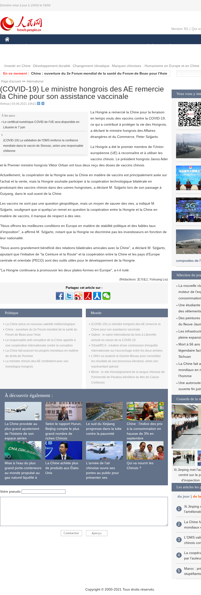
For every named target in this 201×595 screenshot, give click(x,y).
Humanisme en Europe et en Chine (172, 66)
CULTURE (123, 46)
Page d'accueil (11, 81)
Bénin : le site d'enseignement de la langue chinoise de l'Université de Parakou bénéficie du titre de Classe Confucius (128, 377)
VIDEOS (56, 56)
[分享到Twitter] (69, 296)
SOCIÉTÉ (145, 46)
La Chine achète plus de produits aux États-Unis (62, 468)
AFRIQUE (79, 46)
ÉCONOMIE (35, 46)
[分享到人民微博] (88, 296)
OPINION (15, 56)
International (35, 81)
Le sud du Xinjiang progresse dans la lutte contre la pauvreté (104, 428)
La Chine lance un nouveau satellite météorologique (40, 324)
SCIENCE (100, 46)
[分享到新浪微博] (78, 296)
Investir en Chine (17, 66)
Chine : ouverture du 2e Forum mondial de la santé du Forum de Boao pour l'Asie (99, 73)
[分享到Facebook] (60, 296)
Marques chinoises (126, 66)
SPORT (187, 46)
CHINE (13, 46)
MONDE (57, 46)
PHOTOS (36, 56)
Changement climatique (91, 66)
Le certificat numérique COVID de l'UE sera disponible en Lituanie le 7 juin (41, 124)
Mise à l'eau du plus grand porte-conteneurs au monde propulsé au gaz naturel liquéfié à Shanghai (23, 472)
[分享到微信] (106, 296)
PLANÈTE (167, 46)
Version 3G (179, 29)
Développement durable (51, 66)
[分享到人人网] (97, 296)
